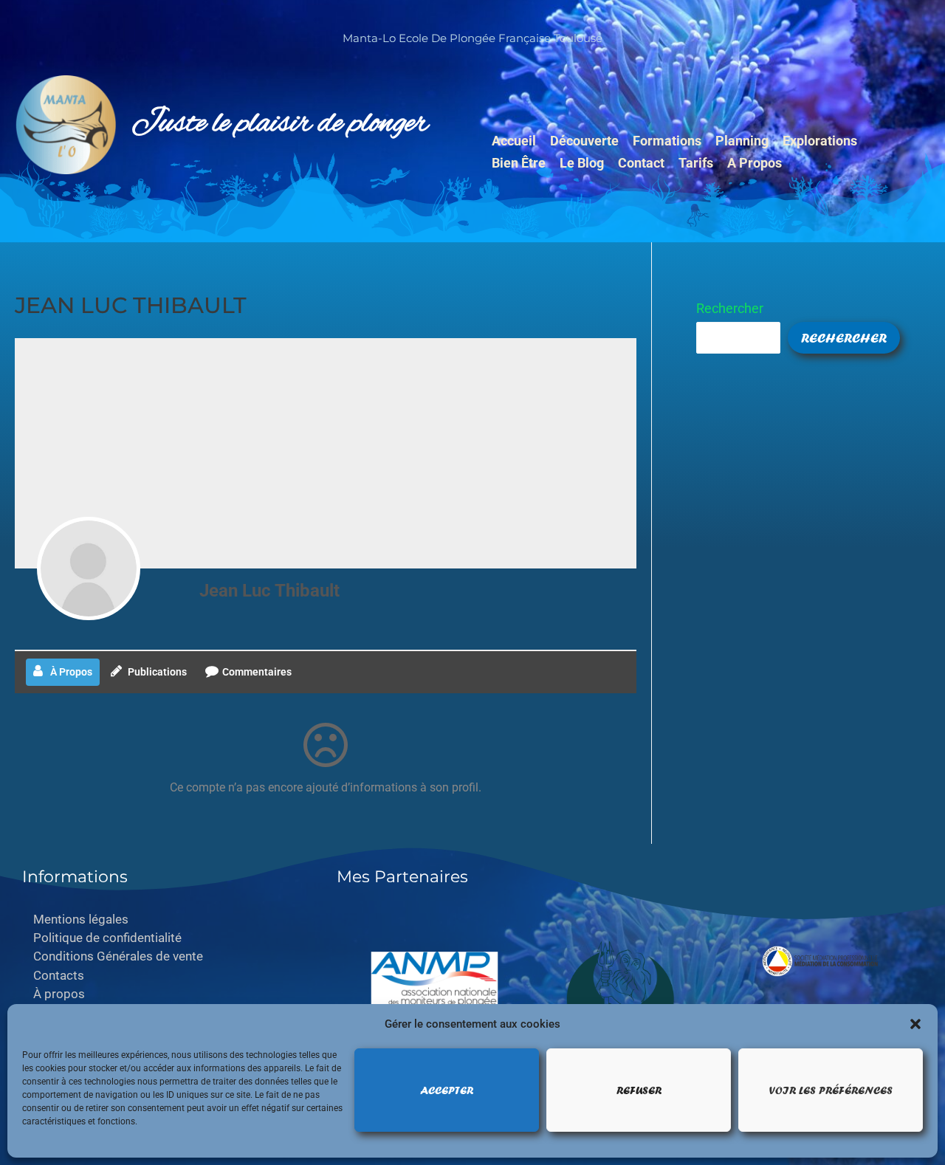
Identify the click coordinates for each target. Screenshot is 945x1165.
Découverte (584, 140)
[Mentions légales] (168, 919)
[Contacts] (168, 975)
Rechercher (729, 308)
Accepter (446, 1090)
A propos (754, 163)
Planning (742, 140)
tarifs (695, 163)
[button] (915, 1024)
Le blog (582, 163)
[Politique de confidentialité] (168, 938)
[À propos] (168, 994)
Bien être (519, 163)
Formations (667, 140)
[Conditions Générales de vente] (168, 956)
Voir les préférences (831, 1090)
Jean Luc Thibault (269, 590)
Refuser (639, 1090)
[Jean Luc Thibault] (88, 568)
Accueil (514, 140)
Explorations (820, 140)
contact (641, 163)
